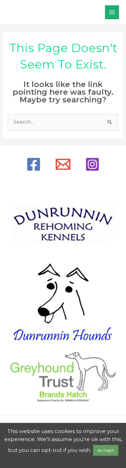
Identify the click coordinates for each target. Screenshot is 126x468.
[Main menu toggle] (112, 12)
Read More (63, 459)
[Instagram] (92, 164)
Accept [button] (105, 450)
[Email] (63, 164)
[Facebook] (33, 164)
